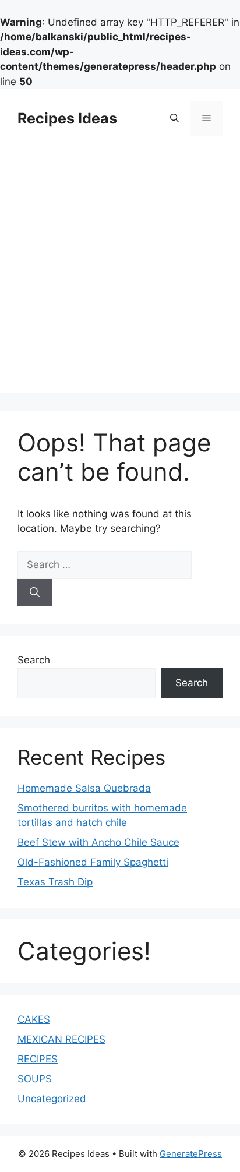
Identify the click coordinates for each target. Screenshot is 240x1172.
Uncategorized (51, 1098)
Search (33, 660)
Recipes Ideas (67, 118)
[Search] (34, 593)
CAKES (33, 1019)
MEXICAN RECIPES (61, 1039)
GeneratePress (191, 1153)
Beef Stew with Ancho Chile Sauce (98, 842)
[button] (174, 118)
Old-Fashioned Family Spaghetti (92, 862)
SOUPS (34, 1079)
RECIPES (37, 1059)
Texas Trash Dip (55, 882)
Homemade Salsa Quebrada (84, 788)
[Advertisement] (120, 273)
